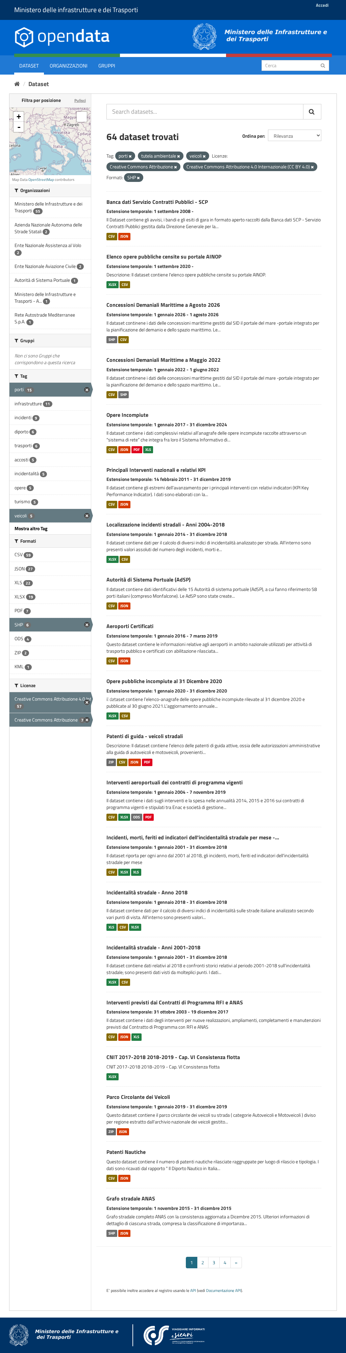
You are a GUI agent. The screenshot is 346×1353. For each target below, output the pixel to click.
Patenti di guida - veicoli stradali (144, 736)
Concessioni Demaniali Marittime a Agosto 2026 (163, 305)
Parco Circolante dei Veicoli (138, 1097)
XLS (148, 449)
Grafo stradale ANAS (130, 1198)
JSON (124, 236)
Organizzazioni (69, 66)
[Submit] (323, 65)
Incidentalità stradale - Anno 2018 (147, 892)
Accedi (322, 5)
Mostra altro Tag (31, 528)
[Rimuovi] (130, 156)
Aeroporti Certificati (129, 626)
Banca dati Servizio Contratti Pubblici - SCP (157, 202)
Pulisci (80, 100)
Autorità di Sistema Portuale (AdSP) (148, 579)
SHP (111, 339)
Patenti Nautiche (126, 1152)
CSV (111, 236)
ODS (136, 817)
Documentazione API (223, 1291)
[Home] (17, 83)
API (193, 1291)
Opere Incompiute (127, 415)
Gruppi (106, 66)
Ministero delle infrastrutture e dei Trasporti (76, 9)
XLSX (112, 284)
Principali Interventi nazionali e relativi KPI (156, 470)
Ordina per (253, 135)
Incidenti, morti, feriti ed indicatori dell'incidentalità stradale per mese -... (192, 837)
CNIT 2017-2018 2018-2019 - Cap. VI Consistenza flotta (173, 1057)
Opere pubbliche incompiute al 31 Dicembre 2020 (164, 681)
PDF (136, 449)
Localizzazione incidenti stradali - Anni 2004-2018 (165, 524)
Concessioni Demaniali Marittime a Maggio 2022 (163, 360)
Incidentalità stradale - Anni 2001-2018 (153, 947)
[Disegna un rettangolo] (82, 117)
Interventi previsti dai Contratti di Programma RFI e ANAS (174, 1002)
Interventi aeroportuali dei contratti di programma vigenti (174, 782)
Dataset (29, 66)
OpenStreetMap (41, 179)
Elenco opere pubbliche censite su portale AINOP (163, 256)
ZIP (111, 762)
